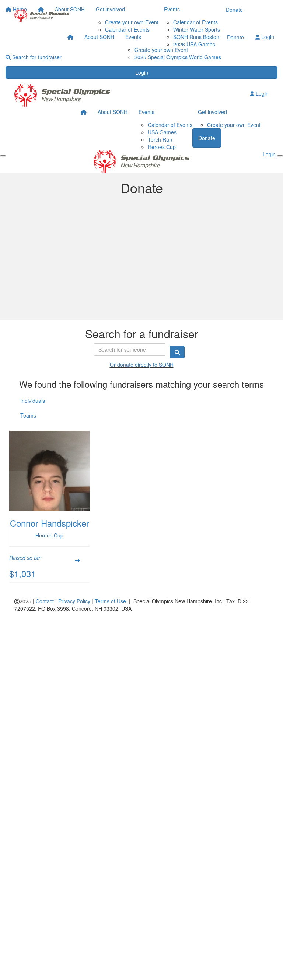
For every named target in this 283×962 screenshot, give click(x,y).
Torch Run (160, 139)
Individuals (32, 400)
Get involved (212, 112)
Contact (45, 601)
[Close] (280, 156)
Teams (28, 415)
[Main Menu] (3, 156)
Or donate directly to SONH (142, 364)
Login (141, 72)
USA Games (162, 132)
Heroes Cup (162, 146)
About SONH (99, 36)
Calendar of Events (170, 124)
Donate (235, 37)
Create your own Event (161, 49)
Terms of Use (110, 601)
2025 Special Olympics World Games (177, 57)
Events (133, 36)
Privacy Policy (74, 601)
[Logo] (42, 16)
